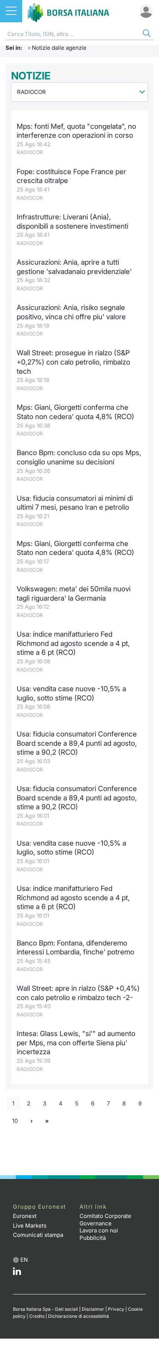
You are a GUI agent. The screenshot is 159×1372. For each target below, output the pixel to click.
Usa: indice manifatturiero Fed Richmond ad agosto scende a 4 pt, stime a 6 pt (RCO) (73, 643)
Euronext (25, 1215)
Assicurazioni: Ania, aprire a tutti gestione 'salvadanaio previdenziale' (74, 267)
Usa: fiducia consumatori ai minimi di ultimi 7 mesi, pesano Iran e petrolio (75, 503)
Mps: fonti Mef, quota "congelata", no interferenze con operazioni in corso (76, 131)
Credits (36, 1316)
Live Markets (30, 1225)
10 (15, 1120)
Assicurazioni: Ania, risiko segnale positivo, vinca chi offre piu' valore (71, 312)
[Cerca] (146, 34)
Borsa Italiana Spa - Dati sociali (45, 1309)
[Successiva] (31, 1121)
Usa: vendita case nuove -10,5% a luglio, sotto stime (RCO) (71, 693)
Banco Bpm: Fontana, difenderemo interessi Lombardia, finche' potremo (75, 948)
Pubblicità (93, 1237)
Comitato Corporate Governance (105, 1219)
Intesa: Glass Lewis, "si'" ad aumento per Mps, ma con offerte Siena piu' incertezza (76, 1042)
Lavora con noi (99, 1230)
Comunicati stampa (38, 1234)
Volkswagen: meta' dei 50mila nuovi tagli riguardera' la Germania (74, 593)
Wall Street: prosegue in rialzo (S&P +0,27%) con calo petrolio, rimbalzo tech (73, 362)
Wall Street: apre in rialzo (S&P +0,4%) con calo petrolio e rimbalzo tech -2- (78, 993)
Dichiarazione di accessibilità (78, 1316)
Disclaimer (93, 1309)
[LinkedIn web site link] (17, 1273)
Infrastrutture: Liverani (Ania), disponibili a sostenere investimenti (72, 222)
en (24, 1259)
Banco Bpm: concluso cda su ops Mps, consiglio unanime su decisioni (79, 457)
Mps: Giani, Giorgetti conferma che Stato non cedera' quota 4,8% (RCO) (75, 412)
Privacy (116, 1309)
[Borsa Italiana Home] (68, 11)
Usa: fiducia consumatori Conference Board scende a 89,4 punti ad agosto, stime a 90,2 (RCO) (77, 743)
